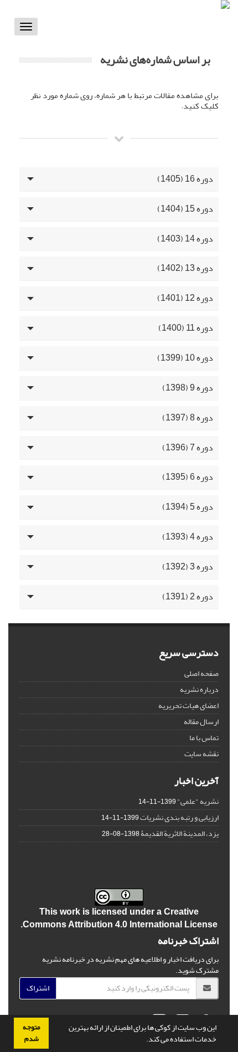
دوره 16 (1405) (185, 179)
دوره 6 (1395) (187, 477)
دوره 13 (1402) (185, 268)
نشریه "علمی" (198, 801)
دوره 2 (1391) (187, 596)
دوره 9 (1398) (187, 387)
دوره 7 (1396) (187, 447)
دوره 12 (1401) (185, 298)
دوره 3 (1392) (187, 566)
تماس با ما (204, 737)
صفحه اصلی (201, 673)
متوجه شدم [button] (31, 1032)
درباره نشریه (199, 689)
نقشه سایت (201, 753)
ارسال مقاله (201, 721)
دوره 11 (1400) (185, 328)
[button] (143, 1040)
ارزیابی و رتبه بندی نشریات (179, 817)
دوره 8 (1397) (187, 417)
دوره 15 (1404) (185, 209)
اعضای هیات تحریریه (188, 705)
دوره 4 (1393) (187, 536)
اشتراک (38, 988)
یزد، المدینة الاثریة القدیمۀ (180, 833)
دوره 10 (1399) (185, 358)
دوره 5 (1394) (187, 507)
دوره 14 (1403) (185, 238)
